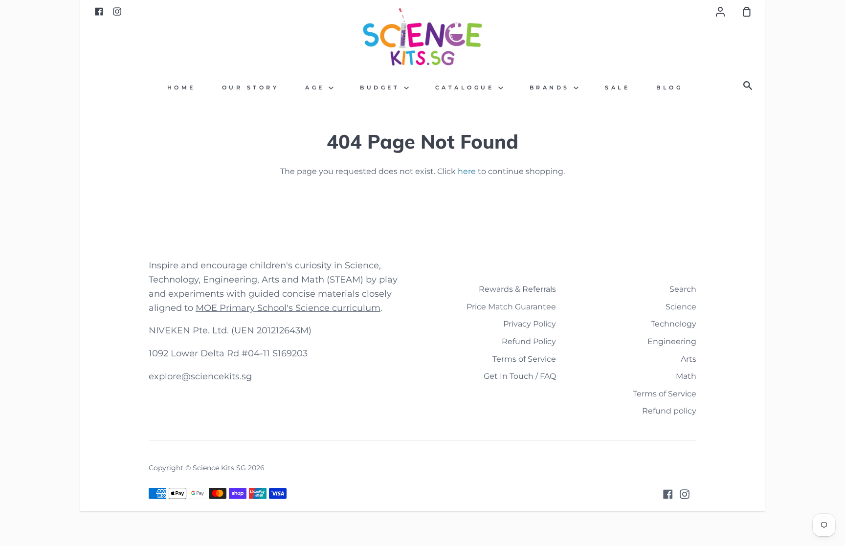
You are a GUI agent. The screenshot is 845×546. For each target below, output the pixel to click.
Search (682, 289)
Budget (382, 88)
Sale (617, 88)
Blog (669, 88)
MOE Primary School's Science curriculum (288, 308)
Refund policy (669, 410)
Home (181, 88)
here (467, 171)
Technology (673, 323)
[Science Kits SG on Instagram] (684, 494)
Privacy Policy (529, 323)
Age (317, 88)
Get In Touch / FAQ (520, 376)
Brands (552, 88)
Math (686, 376)
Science (681, 306)
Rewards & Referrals (517, 289)
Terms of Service (524, 359)
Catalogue (466, 88)
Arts (688, 359)
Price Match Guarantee (511, 306)
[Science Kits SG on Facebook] (668, 494)
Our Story (250, 88)
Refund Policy (529, 341)
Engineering (671, 341)
